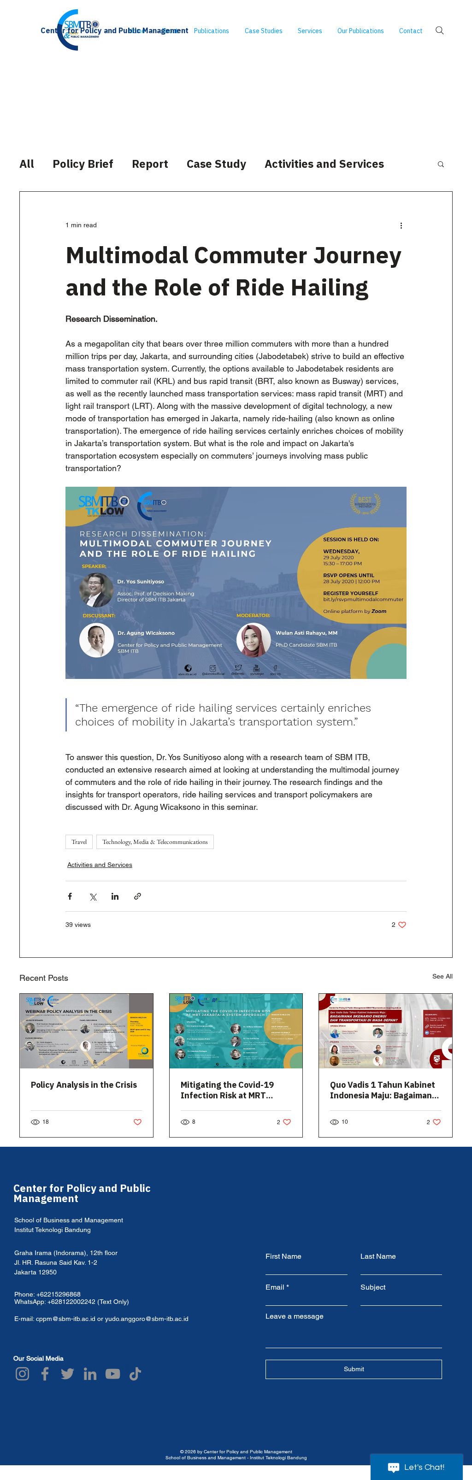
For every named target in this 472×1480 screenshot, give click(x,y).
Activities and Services (324, 163)
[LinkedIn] (90, 1374)
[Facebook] (45, 1374)
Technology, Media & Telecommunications (155, 841)
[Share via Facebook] (69, 896)
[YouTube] (113, 1374)
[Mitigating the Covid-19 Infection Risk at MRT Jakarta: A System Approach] (236, 1031)
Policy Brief (83, 163)
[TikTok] (135, 1374)
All (26, 163)
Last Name (378, 1256)
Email (275, 1287)
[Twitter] (68, 1374)
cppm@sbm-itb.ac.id (65, 1318)
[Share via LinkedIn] (115, 896)
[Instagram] (22, 1374)
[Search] (439, 30)
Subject (372, 1287)
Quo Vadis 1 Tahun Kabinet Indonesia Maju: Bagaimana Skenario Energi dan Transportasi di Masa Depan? (383, 1090)
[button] (441, 163)
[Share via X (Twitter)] (92, 896)
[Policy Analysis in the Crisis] (86, 1031)
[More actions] (401, 224)
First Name (283, 1256)
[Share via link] (137, 896)
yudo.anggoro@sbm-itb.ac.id (147, 1318)
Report (150, 163)
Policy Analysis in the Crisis (84, 1084)
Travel (79, 841)
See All (442, 976)
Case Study (216, 163)
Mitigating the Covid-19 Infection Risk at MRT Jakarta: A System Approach (236, 1090)
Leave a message (295, 1316)
